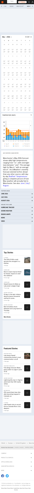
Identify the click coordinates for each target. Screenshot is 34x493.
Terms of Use (4, 488)
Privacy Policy (10, 488)
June (22, 183)
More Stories (7, 317)
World (3, 443)
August (6, 185)
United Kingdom (21, 443)
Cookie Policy (16, 488)
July (27, 183)
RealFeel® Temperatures (18, 176)
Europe (10, 443)
